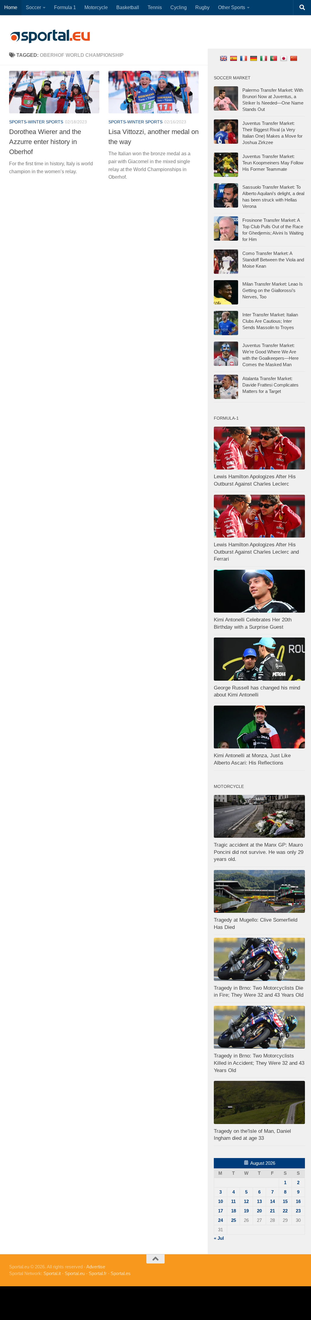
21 (272, 1210)
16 (298, 1201)
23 (298, 1210)
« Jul (219, 1238)
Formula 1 (65, 7)
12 (246, 1201)
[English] (224, 58)
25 (233, 1220)
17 (220, 1210)
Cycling (178, 7)
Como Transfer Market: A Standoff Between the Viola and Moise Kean (273, 260)
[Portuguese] (274, 58)
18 (233, 1210)
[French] (244, 58)
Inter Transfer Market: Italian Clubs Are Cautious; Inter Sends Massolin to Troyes (270, 321)
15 (285, 1201)
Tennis (155, 7)
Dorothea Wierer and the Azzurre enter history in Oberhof (45, 142)
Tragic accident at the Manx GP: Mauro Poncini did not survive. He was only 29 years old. (258, 852)
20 (259, 1210)
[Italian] (264, 58)
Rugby (202, 7)
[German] (254, 58)
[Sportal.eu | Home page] (50, 36)
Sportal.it (52, 1273)
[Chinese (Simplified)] (294, 58)
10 (220, 1201)
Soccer (33, 7)
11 (233, 1201)
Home (10, 7)
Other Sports (231, 7)
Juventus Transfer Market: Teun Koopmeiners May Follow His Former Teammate (272, 163)
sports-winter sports (36, 121)
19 (246, 1210)
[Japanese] (284, 58)
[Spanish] (234, 58)
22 (285, 1210)
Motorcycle (96, 7)
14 (272, 1201)
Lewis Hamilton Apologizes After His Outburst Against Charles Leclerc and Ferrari (256, 552)
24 (220, 1220)
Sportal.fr (98, 1273)
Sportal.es (121, 1273)
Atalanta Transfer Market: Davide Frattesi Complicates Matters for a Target (270, 385)
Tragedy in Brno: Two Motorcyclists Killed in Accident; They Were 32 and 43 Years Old (259, 1063)
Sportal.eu (75, 1273)
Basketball (127, 7)
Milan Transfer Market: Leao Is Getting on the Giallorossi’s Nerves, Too (272, 290)
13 (259, 1201)
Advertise (95, 1266)
